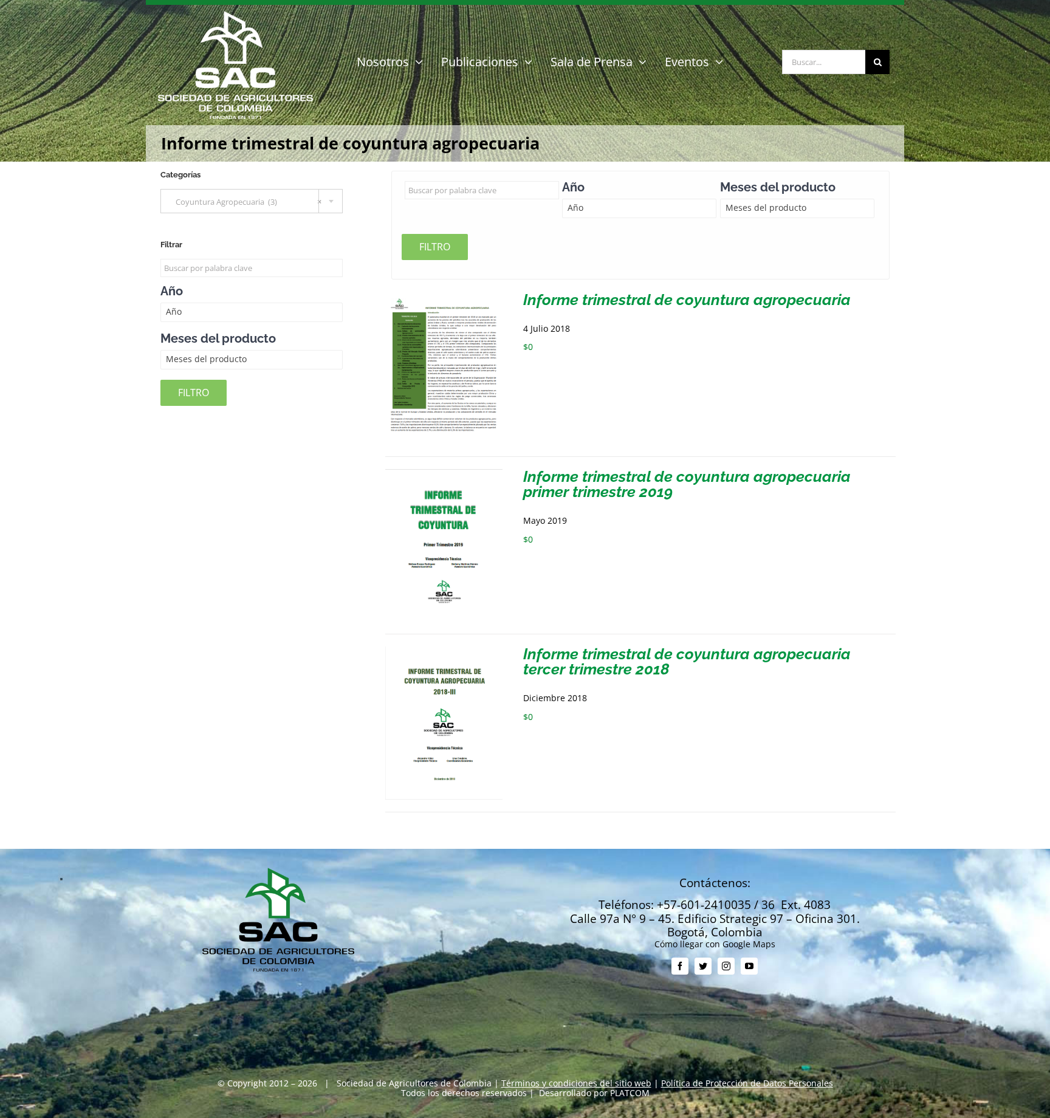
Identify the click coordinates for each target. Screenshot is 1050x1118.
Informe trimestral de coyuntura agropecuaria (687, 299)
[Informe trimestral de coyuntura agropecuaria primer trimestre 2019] (444, 473)
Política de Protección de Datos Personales (747, 1083)
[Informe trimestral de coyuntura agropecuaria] (444, 297)
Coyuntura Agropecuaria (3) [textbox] (245, 201)
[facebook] (679, 966)
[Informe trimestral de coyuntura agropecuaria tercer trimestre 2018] (444, 651)
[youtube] (749, 966)
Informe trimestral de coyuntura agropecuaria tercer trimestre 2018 (687, 661)
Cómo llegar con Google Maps (714, 944)
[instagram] (726, 966)
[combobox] (251, 201)
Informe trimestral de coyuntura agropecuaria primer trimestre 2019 (687, 484)
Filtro (434, 246)
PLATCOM (630, 1093)
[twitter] (703, 966)
